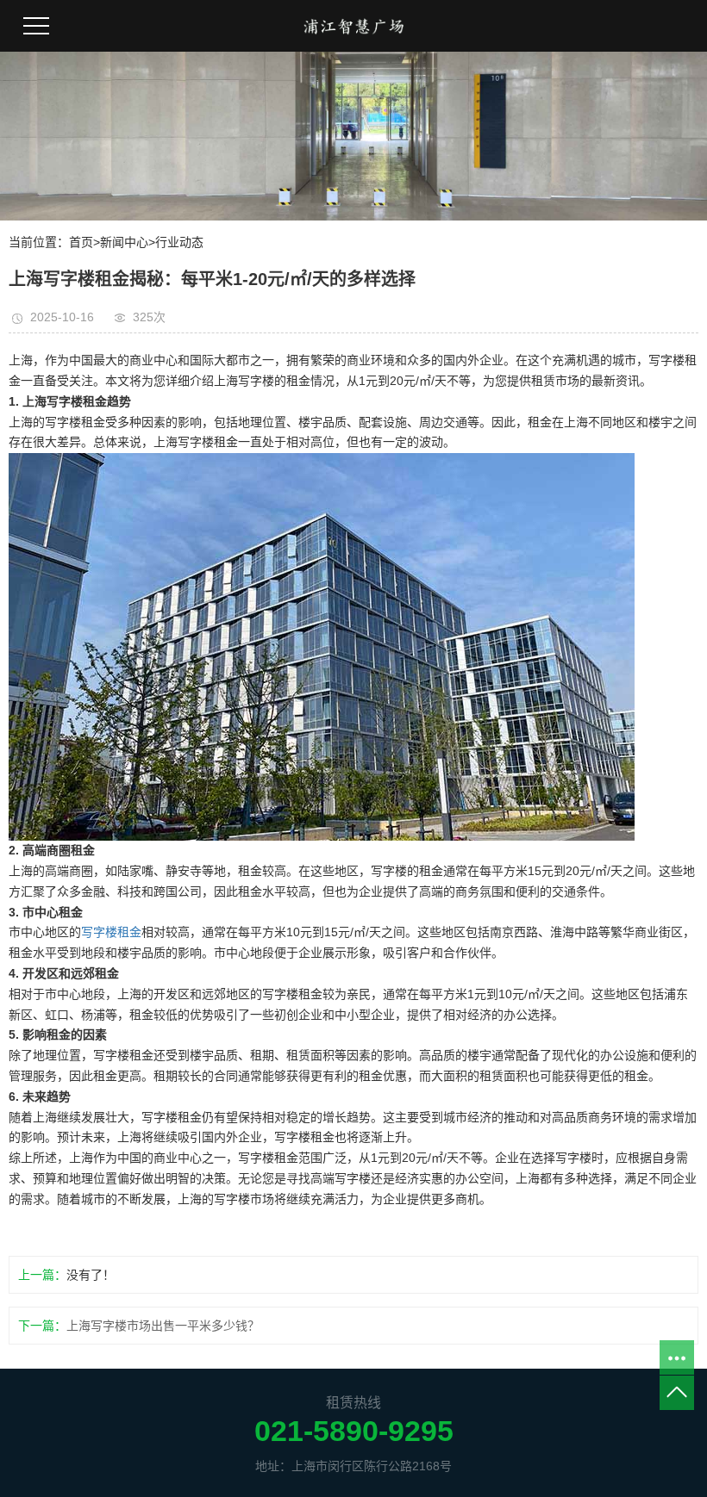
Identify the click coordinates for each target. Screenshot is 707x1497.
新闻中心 (124, 242)
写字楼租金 (111, 932)
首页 (81, 242)
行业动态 (179, 242)
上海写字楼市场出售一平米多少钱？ (163, 1325)
